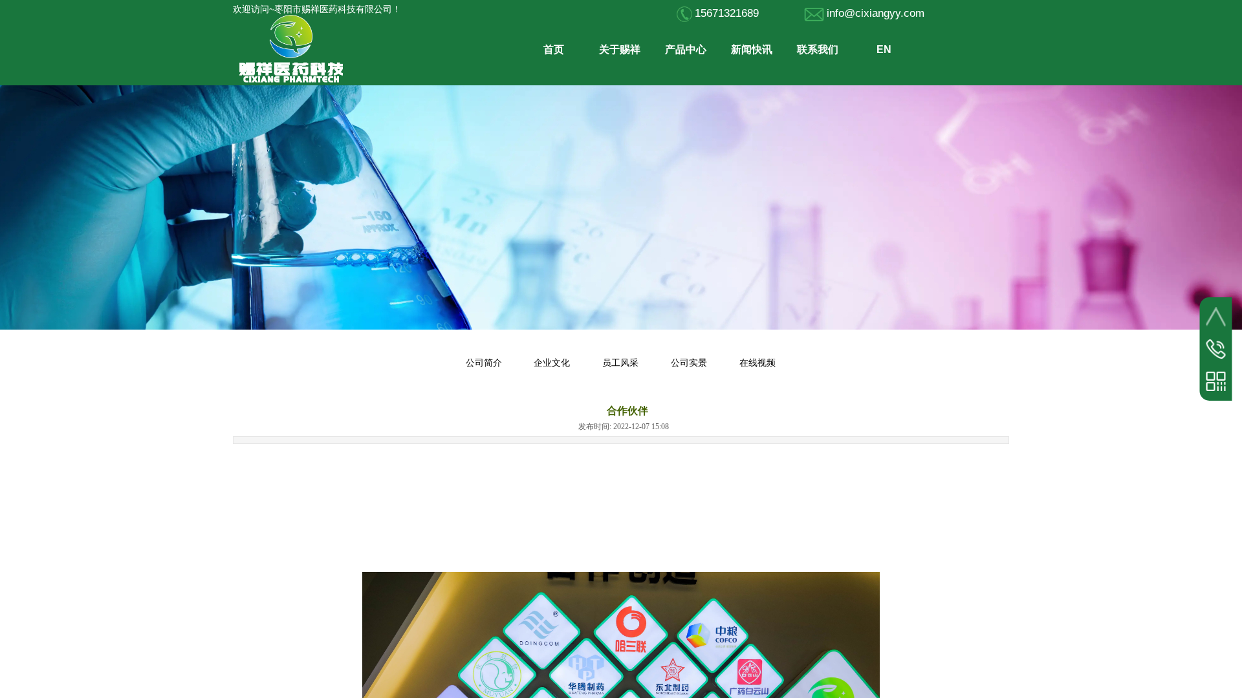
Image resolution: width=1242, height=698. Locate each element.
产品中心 (685, 49)
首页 (553, 49)
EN (884, 49)
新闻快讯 (751, 49)
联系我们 (817, 49)
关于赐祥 (619, 49)
